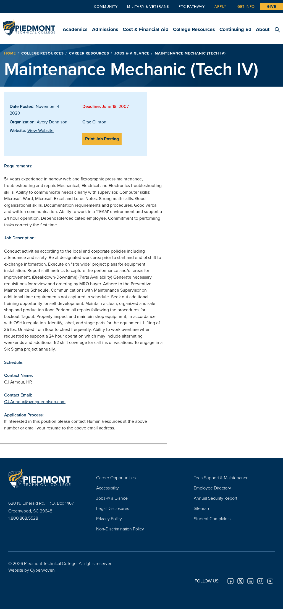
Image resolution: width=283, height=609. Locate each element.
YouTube (270, 581)
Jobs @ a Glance (132, 53)
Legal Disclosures (112, 508)
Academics (75, 29)
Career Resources (89, 53)
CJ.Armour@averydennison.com (34, 401)
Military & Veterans (148, 6)
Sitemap (201, 508)
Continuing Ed (235, 29)
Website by (31, 570)
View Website (40, 130)
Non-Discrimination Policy (120, 529)
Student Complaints (212, 518)
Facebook (230, 581)
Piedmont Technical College (29, 25)
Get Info (246, 6)
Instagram (260, 581)
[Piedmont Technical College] (44, 478)
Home (10, 53)
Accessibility (107, 488)
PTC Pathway (192, 6)
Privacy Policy (109, 518)
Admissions (105, 29)
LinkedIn (250, 581)
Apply (220, 6)
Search (277, 30)
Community (106, 6)
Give (271, 6)
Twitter (240, 581)
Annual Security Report (215, 498)
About (262, 29)
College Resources (194, 29)
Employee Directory (212, 488)
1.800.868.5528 (23, 518)
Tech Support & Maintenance (221, 478)
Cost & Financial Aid (146, 29)
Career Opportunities (116, 478)
